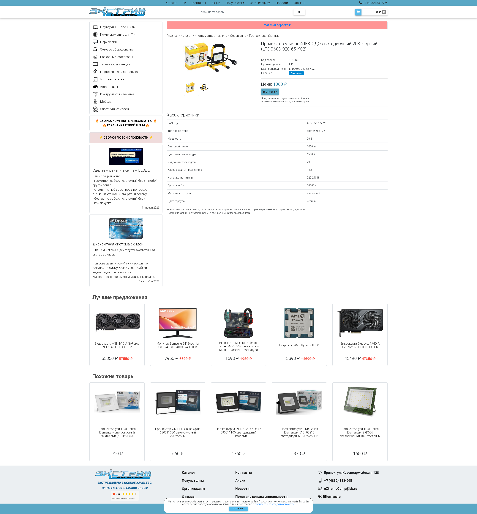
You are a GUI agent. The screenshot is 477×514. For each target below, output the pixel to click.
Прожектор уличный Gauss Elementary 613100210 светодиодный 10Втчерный (299, 432)
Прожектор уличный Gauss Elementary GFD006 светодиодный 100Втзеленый (360, 432)
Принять (238, 508)
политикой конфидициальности (274, 504)
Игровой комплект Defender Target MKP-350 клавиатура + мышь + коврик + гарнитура (238, 346)
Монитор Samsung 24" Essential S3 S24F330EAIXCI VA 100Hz (178, 345)
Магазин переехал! (277, 25)
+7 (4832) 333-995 (374, 3)
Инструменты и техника (211, 35)
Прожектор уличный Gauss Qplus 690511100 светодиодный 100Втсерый (238, 432)
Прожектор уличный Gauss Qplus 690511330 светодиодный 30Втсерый (177, 432)
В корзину (271, 91)
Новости (282, 3)
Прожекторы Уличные (264, 35)
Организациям (260, 3)
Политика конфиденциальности (261, 497)
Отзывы (299, 3)
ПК (185, 3)
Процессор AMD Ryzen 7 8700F (299, 345)
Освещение (238, 35)
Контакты (199, 3)
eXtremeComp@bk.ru (340, 489)
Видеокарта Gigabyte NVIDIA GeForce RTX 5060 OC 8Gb (360, 345)
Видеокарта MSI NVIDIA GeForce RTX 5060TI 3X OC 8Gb (117, 345)
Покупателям (235, 3)
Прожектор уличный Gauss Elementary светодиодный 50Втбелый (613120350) (117, 432)
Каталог (171, 3)
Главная (172, 35)
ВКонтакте (332, 497)
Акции (216, 3)
